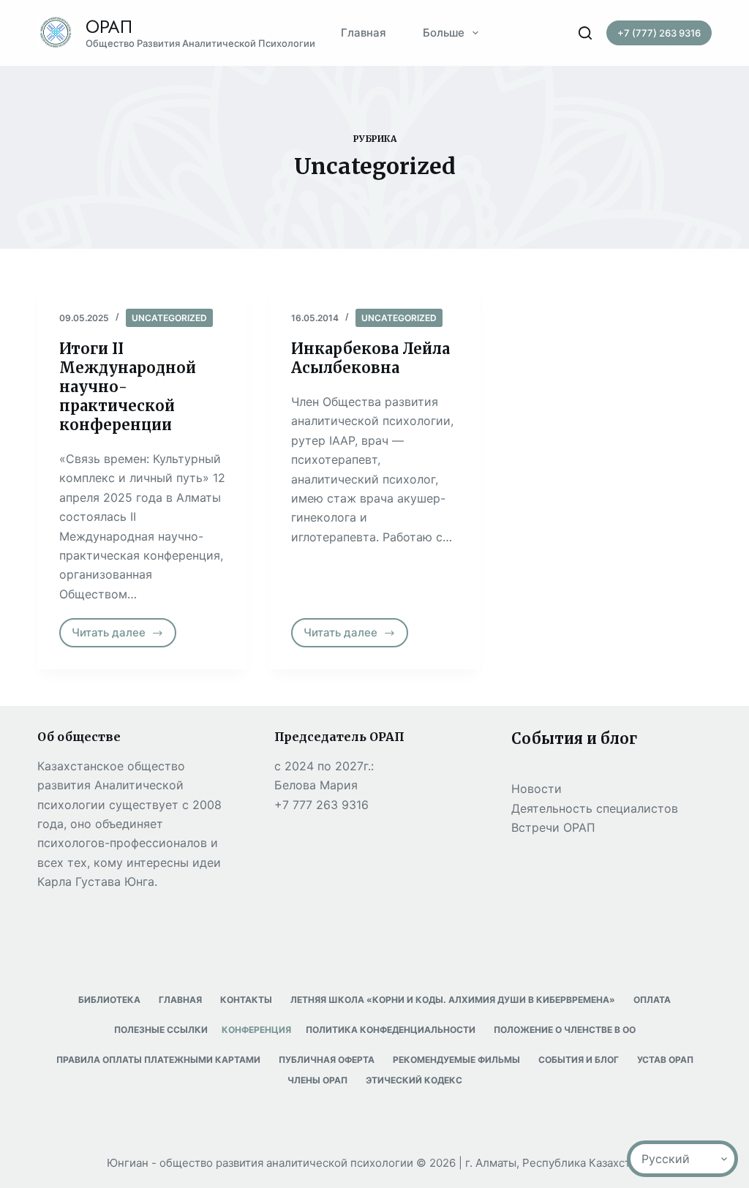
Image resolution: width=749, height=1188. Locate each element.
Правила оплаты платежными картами (158, 1059)
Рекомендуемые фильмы (456, 1059)
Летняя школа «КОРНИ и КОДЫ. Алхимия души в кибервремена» (452, 999)
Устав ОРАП (665, 1059)
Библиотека (109, 999)
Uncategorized (169, 317)
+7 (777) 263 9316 (659, 33)
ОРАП (109, 26)
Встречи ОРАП (553, 827)
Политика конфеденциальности (390, 1029)
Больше (443, 33)
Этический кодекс (414, 1080)
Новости (536, 788)
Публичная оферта (326, 1059)
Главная (363, 33)
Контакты (246, 999)
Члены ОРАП (317, 1080)
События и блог (578, 1059)
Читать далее (124, 636)
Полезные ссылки (161, 1029)
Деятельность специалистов (594, 808)
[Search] (585, 33)
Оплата (652, 999)
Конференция (256, 1029)
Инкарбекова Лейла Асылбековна (370, 358)
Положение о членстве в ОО (565, 1029)
